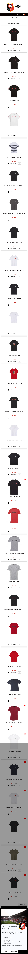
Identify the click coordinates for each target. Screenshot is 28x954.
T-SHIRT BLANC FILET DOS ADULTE (14, 327)
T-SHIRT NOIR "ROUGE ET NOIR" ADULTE (14, 609)
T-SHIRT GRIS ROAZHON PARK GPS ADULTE (14, 214)
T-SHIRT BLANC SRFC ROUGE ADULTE (14, 440)
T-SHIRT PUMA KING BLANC (14, 129)
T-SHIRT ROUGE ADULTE (14, 525)
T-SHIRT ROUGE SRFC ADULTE (14, 638)
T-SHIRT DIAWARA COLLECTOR (14, 723)
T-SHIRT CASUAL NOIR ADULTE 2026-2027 (14, 72)
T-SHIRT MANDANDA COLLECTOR (14, 779)
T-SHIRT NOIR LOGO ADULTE (14, 355)
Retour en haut (22, 904)
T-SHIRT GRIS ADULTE (14, 581)
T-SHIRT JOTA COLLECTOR (14, 892)
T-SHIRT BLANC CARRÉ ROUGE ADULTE (14, 270)
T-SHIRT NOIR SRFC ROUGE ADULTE (14, 412)
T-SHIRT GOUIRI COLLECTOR (14, 836)
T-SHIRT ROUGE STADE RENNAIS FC (14, 666)
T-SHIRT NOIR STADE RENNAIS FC (14, 694)
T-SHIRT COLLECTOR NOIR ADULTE (14, 468)
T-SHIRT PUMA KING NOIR (14, 100)
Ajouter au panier (12, 50)
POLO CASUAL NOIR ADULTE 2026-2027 (14, 44)
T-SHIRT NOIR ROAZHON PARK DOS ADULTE (14, 185)
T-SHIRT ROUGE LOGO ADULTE (14, 383)
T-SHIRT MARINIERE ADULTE (14, 157)
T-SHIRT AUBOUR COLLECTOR (14, 751)
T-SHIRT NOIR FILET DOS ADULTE (14, 298)
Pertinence (9, 21)
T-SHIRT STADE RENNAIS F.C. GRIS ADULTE (14, 553)
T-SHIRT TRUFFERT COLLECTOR (14, 807)
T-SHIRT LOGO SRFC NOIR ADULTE (14, 496)
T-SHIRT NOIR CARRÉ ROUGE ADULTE (14, 242)
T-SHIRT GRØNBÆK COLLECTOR (14, 864)
